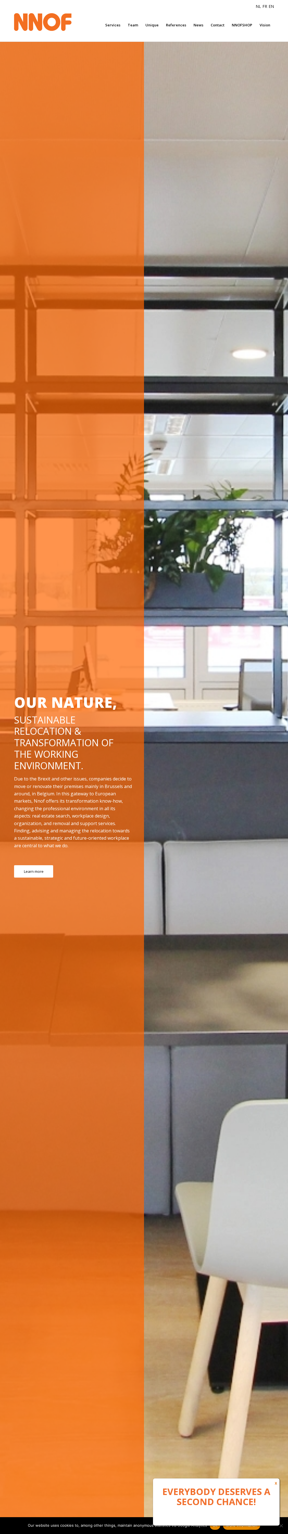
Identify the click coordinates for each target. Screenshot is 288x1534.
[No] (281, 1525)
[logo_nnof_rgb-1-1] (53, 22)
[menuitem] (113, 25)
